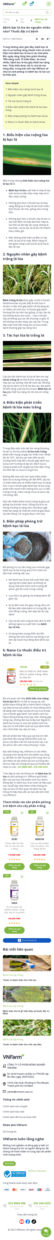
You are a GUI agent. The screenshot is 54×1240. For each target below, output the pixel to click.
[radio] (21, 685)
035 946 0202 (41, 767)
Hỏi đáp (22, 20)
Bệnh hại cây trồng (41, 20)
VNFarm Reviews (37, 1170)
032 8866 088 (25, 767)
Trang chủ (6, 20)
